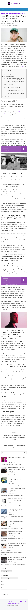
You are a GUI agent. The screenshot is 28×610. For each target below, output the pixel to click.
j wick (4, 23)
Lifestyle (11, 13)
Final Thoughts (5, 96)
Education (5, 13)
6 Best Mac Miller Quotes (8, 76)
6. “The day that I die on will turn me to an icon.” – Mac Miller (13, 91)
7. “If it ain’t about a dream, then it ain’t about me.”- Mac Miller (14, 94)
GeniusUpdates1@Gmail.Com (14, 605)
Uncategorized (20, 13)
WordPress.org (4, 594)
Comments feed (5, 591)
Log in (2, 584)
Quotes (21, 66)
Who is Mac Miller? (6, 75)
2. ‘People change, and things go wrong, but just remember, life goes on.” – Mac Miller (14, 79)
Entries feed (4, 587)
